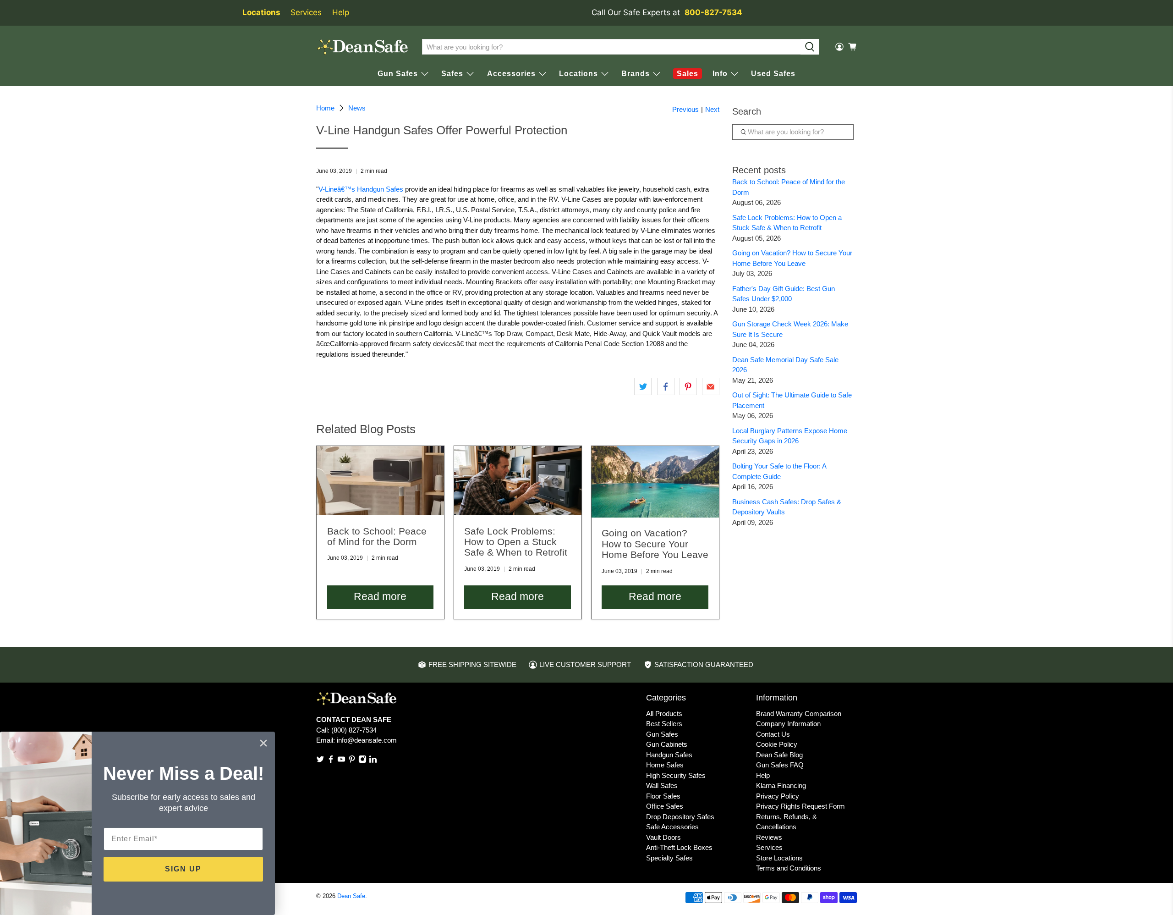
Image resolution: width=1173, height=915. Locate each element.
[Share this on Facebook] (665, 386)
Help (340, 12)
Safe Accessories (672, 827)
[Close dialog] (263, 743)
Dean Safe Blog (779, 755)
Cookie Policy (776, 744)
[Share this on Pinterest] (688, 386)
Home (325, 108)
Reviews (769, 837)
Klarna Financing (781, 785)
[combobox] (611, 47)
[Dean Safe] (362, 47)
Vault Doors (663, 837)
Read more (380, 596)
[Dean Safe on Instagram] (362, 761)
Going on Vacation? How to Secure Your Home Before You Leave (655, 544)
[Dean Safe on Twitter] (320, 761)
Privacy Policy (777, 796)
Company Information (788, 724)
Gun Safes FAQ (780, 765)
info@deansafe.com (367, 740)
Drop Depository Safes (680, 817)
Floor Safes (663, 796)
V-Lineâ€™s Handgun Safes (360, 189)
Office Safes (664, 806)
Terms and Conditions (788, 868)
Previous (685, 109)
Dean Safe (351, 896)
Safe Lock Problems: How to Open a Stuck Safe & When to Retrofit (515, 542)
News (357, 108)
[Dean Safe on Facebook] (331, 761)
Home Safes (665, 765)
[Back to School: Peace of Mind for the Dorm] (380, 481)
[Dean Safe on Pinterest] (352, 761)
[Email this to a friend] (710, 386)
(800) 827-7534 (354, 730)
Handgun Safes (669, 755)
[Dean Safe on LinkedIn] (373, 761)
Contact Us (773, 734)
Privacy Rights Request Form (800, 806)
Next (712, 109)
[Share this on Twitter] (643, 386)
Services (306, 12)
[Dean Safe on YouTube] (341, 761)
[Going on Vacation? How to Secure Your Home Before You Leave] (655, 482)
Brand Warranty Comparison (798, 713)
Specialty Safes (669, 858)
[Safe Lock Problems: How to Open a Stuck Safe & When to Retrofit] (517, 481)
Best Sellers (664, 724)
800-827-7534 (713, 12)
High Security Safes (676, 775)
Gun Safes (662, 734)
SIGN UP (183, 869)
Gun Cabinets (666, 744)
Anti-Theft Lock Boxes (679, 847)
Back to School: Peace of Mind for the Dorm (377, 536)
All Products (664, 713)
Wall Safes (662, 785)
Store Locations (779, 858)
